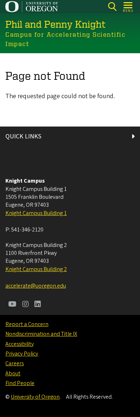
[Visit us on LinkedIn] (38, 305)
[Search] (112, 6)
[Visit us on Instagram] (25, 305)
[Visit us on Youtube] (12, 305)
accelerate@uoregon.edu (35, 286)
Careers (14, 363)
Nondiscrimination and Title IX (41, 334)
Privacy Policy (21, 354)
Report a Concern (26, 324)
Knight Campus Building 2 (36, 269)
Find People (19, 383)
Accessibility (19, 344)
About (12, 373)
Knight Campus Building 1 (36, 213)
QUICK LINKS (23, 136)
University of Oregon (35, 397)
